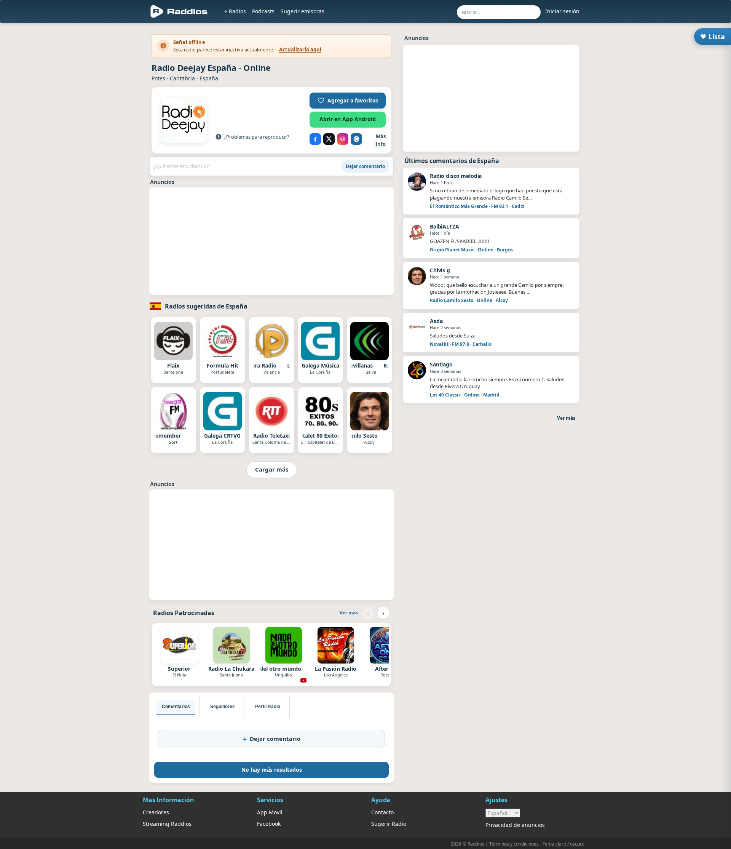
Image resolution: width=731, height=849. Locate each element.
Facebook (269, 823)
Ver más (349, 612)
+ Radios (235, 11)
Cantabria (182, 78)
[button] (348, 101)
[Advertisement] (107, 141)
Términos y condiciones (514, 844)
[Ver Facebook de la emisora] (315, 139)
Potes (158, 78)
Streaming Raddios (167, 823)
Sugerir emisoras (302, 11)
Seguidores (222, 706)
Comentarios (176, 706)
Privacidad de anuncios (515, 824)
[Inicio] (179, 11)
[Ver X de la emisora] (329, 139)
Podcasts (263, 11)
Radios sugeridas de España (206, 306)
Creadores (156, 812)
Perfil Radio (267, 706)
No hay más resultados (271, 769)
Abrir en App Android (347, 119)
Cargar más (271, 469)
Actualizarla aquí (300, 49)
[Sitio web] (356, 139)
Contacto (382, 812)
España (209, 78)
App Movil (270, 812)
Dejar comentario (365, 166)
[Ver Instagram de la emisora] (342, 139)
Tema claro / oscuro (563, 844)
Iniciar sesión (562, 11)
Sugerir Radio (388, 823)
